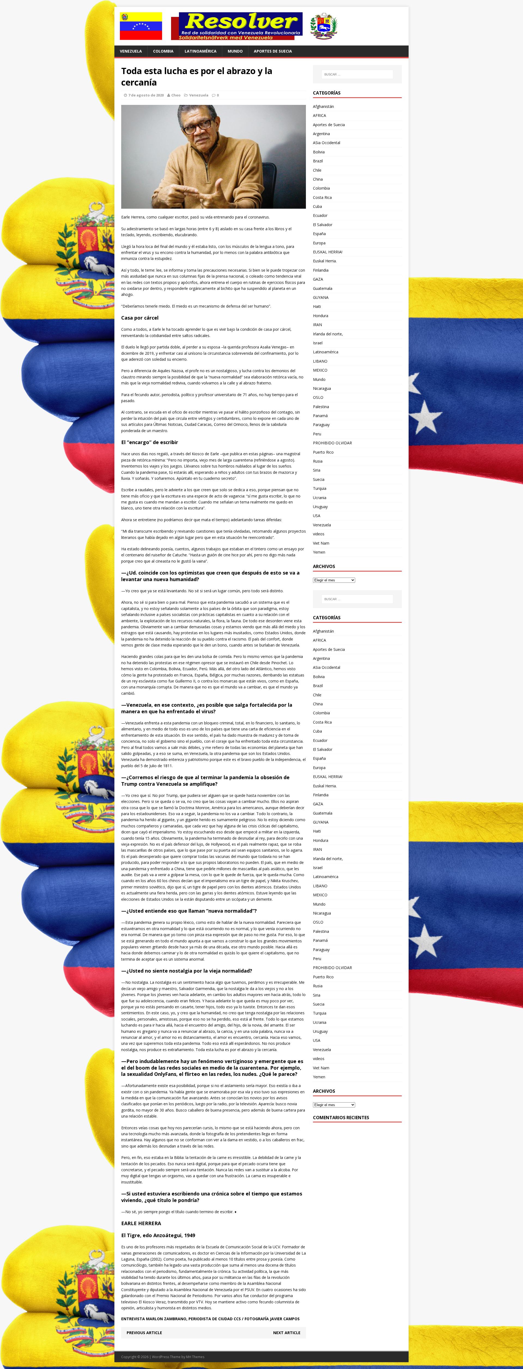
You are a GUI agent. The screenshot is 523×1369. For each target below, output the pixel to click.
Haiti (317, 306)
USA (316, 515)
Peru (317, 433)
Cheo (176, 95)
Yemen (319, 552)
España (319, 233)
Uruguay (320, 506)
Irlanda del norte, (328, 333)
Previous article (144, 1332)
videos (318, 533)
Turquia (319, 488)
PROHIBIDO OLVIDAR (332, 442)
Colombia (163, 51)
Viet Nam (321, 543)
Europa (319, 242)
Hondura (320, 315)
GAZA (318, 279)
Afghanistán (323, 106)
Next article (286, 1332)
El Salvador (322, 224)
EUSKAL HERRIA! (327, 251)
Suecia (318, 479)
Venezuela (131, 51)
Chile (317, 170)
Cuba (317, 206)
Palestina (321, 406)
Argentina (321, 133)
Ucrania (319, 497)
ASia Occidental (326, 142)
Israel (318, 342)
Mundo (235, 51)
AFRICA (319, 115)
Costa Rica (322, 197)
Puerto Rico (323, 452)
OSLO (318, 397)
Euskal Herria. (325, 260)
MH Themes (195, 1357)
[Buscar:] (357, 74)
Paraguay (321, 424)
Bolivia (319, 151)
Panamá (320, 415)
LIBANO (320, 361)
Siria (316, 470)
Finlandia (321, 270)
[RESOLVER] (261, 26)
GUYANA (321, 297)
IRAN (317, 324)
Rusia (318, 461)
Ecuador (320, 215)
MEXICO (320, 370)
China (318, 179)
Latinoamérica (201, 51)
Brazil (318, 160)
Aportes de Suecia (273, 51)
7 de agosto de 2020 (146, 95)
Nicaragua (322, 388)
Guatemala (322, 288)
